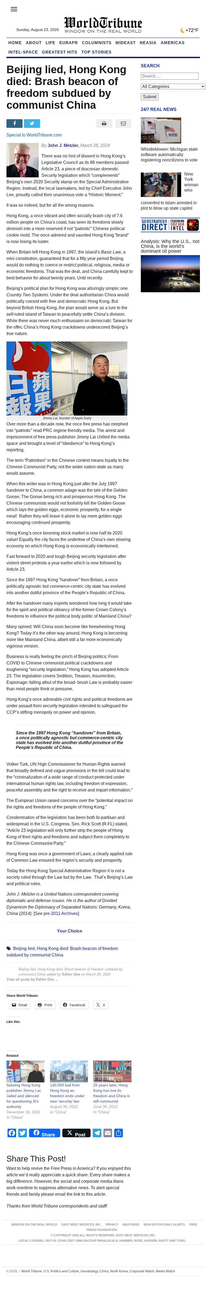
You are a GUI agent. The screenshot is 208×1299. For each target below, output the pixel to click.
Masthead (131, 1224)
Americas (173, 42)
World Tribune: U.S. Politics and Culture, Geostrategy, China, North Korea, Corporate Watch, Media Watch (97, 1271)
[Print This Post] (104, 123)
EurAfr (68, 42)
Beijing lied (24, 948)
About (34, 42)
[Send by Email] (123, 123)
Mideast (126, 42)
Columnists (97, 42)
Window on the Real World (34, 1224)
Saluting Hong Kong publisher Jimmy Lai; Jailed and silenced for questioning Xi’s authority (23, 1096)
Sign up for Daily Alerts (164, 1224)
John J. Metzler (63, 145)
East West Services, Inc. (81, 1224)
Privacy (112, 1224)
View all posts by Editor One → (32, 979)
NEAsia (148, 42)
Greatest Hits (59, 52)
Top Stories (96, 52)
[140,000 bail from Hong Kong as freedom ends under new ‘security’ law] (69, 1071)
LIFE (50, 42)
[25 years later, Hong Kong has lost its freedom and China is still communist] (112, 1071)
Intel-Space (23, 52)
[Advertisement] (170, 337)
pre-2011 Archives (61, 913)
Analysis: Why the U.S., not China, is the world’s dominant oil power (170, 246)
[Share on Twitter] (32, 123)
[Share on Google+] (50, 123)
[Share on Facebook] (15, 123)
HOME (15, 42)
